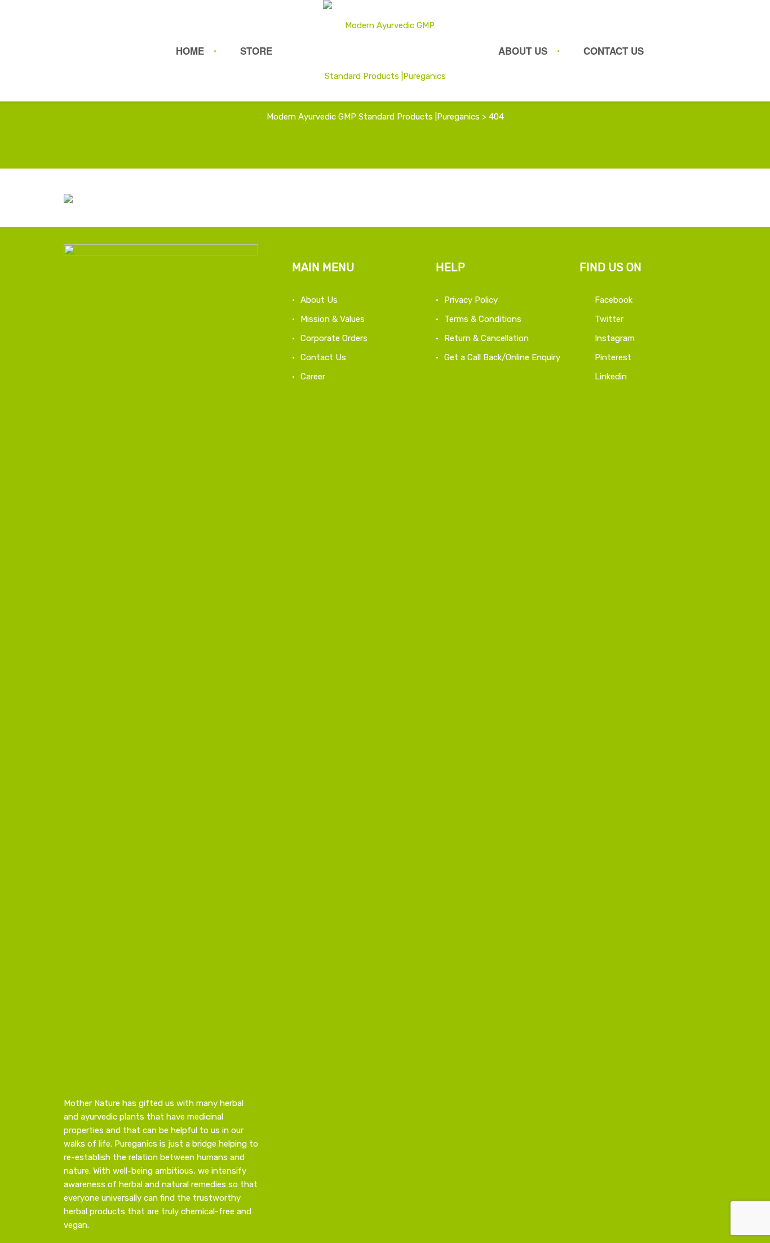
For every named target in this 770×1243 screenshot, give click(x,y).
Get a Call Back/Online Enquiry (502, 357)
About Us (522, 50)
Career (312, 376)
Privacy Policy (471, 300)
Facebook (613, 300)
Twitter (609, 319)
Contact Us (613, 50)
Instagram (615, 338)
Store (256, 50)
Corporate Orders (334, 338)
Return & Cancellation (486, 338)
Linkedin (611, 376)
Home (190, 50)
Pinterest (613, 357)
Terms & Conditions (482, 319)
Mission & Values (332, 319)
